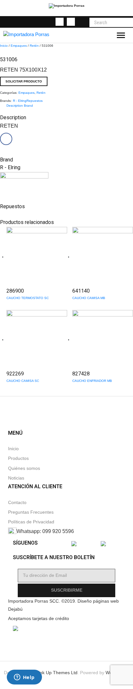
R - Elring (19, 100)
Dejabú (15, 609)
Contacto (17, 502)
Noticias (16, 478)
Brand (28, 105)
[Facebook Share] (6, 139)
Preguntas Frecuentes (31, 512)
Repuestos (34, 100)
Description (14, 105)
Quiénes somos (24, 468)
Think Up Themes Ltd (55, 672)
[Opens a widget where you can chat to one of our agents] (24, 678)
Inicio (4, 45)
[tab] (14, 105)
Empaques (19, 45)
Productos (18, 458)
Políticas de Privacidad (31, 521)
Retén (34, 45)
